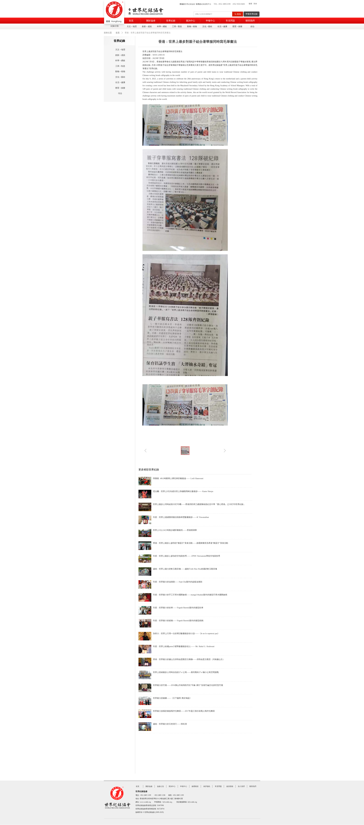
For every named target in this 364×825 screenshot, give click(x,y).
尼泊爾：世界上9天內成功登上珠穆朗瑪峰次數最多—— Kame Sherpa (183, 491)
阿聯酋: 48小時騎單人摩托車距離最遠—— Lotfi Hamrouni (178, 478)
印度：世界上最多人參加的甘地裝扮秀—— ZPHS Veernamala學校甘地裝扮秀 (186, 556)
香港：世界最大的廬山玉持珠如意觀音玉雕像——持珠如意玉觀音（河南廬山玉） (189, 659)
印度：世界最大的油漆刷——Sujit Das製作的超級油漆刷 (177, 582)
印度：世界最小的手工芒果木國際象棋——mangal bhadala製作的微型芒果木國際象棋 (190, 595)
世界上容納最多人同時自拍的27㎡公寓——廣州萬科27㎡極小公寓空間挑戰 (186, 672)
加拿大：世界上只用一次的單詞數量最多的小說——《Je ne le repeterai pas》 (186, 633)
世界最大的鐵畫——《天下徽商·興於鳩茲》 (172, 698)
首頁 (118, 33)
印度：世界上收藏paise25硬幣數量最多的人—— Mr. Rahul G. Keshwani (183, 646)
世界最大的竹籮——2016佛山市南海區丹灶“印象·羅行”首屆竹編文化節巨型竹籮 (188, 685)
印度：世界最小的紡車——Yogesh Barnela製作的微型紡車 (178, 608)
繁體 (250, 4)
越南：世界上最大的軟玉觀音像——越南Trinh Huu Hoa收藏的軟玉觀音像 (185, 569)
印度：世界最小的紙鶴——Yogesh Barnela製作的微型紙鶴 (178, 621)
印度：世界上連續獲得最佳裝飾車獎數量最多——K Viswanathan (181, 517)
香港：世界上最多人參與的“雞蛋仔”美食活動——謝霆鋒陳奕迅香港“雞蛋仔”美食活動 (190, 543)
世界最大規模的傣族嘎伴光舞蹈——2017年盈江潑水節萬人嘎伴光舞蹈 (184, 711)
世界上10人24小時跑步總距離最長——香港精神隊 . (175, 530)
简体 (255, 4)
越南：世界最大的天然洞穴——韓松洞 (170, 724)
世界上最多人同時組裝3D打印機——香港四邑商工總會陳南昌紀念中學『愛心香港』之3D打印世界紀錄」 (199, 504)
